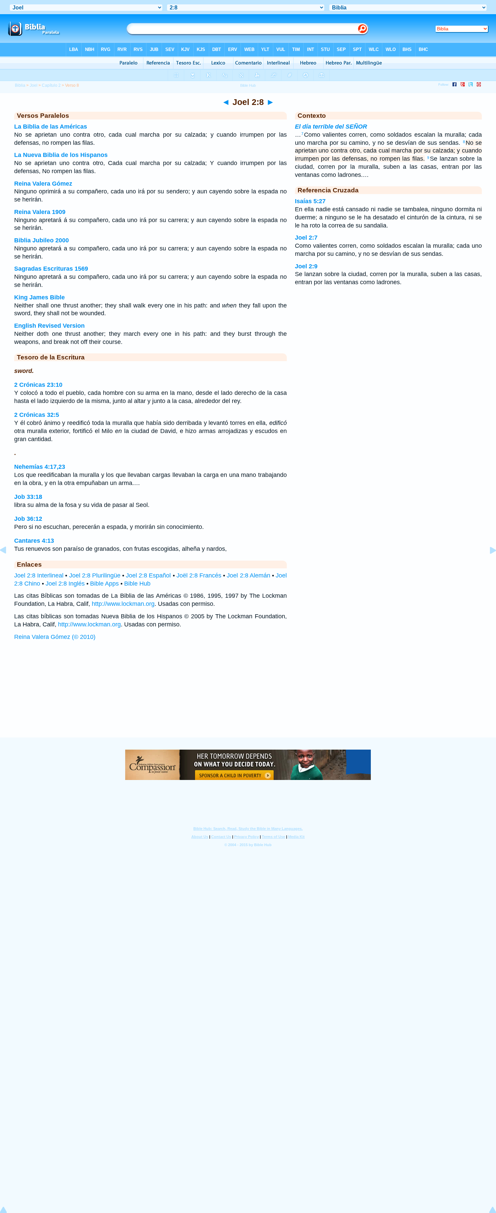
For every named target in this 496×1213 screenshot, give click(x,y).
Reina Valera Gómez (43, 183)
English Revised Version (49, 325)
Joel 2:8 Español (148, 575)
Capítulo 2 (51, 85)
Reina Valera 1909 (39, 212)
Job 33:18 (28, 496)
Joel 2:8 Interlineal (38, 575)
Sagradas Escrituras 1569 (51, 268)
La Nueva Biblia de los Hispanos (61, 155)
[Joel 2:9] (487, 565)
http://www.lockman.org (123, 603)
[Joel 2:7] (8, 565)
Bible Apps (104, 583)
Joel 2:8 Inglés (65, 583)
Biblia (20, 85)
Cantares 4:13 (34, 540)
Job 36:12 (28, 518)
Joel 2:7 (306, 237)
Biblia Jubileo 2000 (41, 240)
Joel (33, 85)
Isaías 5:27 (310, 201)
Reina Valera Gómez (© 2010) (54, 637)
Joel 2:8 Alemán (248, 575)
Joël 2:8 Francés (198, 575)
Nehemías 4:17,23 (39, 466)
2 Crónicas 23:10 (38, 384)
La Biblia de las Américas (50, 126)
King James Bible (39, 297)
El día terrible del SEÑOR (331, 126)
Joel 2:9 (306, 266)
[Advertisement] (248, 695)
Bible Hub (137, 583)
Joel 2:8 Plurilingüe (94, 575)
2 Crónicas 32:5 (36, 414)
